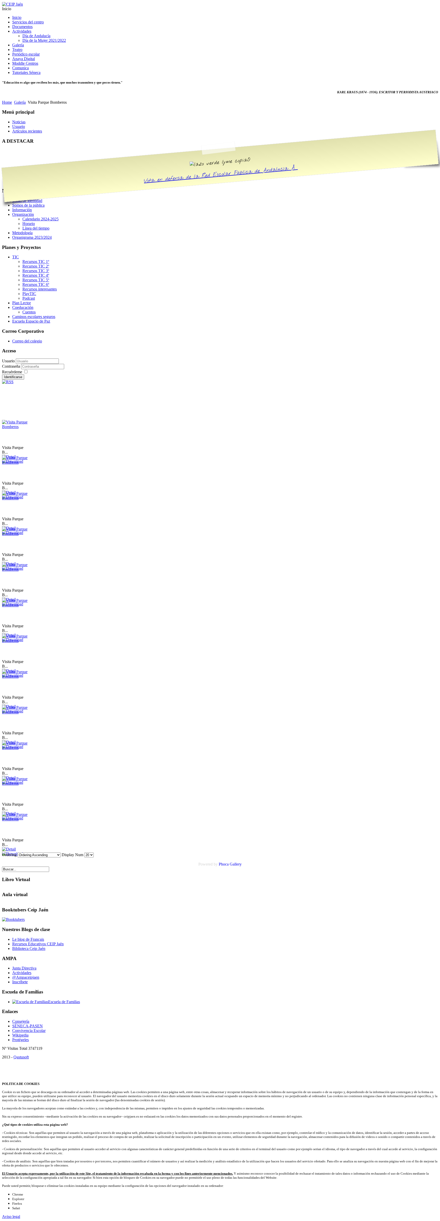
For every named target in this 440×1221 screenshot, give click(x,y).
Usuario (8, 361)
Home (7, 102)
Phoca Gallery (230, 864)
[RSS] (7, 382)
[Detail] (9, 849)
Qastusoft (21, 1057)
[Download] (12, 854)
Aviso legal (11, 1216)
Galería (20, 102)
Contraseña (11, 366)
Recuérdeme (12, 372)
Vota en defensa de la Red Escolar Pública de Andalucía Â (221, 174)
